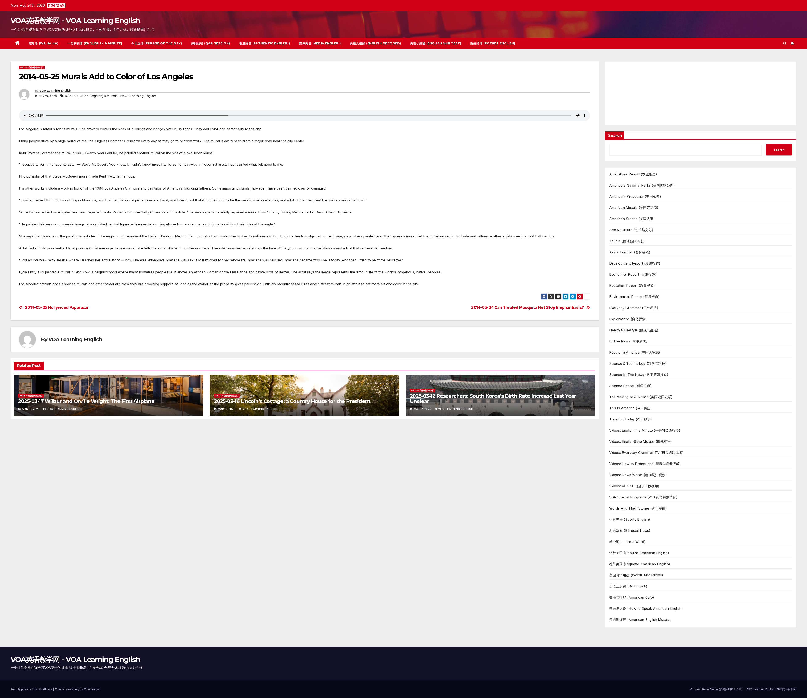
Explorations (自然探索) (628, 319)
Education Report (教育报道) (632, 285)
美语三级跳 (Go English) (628, 586)
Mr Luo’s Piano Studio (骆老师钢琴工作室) (716, 689)
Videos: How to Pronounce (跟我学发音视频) (645, 464)
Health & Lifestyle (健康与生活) (633, 330)
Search (615, 135)
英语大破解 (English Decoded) (375, 43)
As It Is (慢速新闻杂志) (31, 67)
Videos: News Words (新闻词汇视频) (638, 475)
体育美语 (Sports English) (629, 519)
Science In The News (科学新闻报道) (639, 375)
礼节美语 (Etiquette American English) (639, 564)
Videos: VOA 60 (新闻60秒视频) (634, 486)
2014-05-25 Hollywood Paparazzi (56, 307)
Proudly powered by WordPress (32, 689)
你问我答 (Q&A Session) (210, 43)
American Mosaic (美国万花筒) (633, 207)
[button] (784, 43)
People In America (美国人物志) (634, 352)
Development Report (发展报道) (635, 263)
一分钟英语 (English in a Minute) (95, 43)
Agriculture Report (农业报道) (633, 174)
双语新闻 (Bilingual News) (629, 530)
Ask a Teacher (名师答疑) (629, 252)
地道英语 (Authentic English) (264, 43)
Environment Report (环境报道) (634, 297)
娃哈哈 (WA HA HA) (43, 43)
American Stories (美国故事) (632, 219)
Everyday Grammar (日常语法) (633, 308)
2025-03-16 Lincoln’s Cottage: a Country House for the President (292, 401)
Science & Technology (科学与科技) (638, 363)
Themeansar (92, 689)
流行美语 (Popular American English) (639, 553)
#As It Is (71, 96)
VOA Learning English (55, 90)
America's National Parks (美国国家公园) (642, 185)
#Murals (110, 96)
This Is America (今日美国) (630, 408)
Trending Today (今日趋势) (630, 419)
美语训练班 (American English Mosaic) (640, 620)
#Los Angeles (91, 96)
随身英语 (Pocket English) (492, 43)
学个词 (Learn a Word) (627, 542)
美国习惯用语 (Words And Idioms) (636, 575)
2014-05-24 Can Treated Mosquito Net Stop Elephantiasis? (527, 307)
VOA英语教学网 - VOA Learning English (75, 20)
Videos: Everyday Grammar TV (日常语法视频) (646, 452)
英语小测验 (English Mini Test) (435, 43)
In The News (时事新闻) (628, 341)
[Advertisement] (700, 93)
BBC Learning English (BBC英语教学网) (771, 689)
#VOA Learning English (138, 96)
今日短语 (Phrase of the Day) (156, 43)
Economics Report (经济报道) (633, 274)
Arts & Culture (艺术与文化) (631, 230)
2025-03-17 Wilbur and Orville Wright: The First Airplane (86, 401)
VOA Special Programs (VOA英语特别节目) (643, 497)
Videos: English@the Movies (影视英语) (640, 441)
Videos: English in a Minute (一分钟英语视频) (644, 430)
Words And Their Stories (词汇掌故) (638, 508)
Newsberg (72, 689)
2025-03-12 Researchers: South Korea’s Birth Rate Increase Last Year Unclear (493, 398)
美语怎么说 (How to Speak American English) (646, 608)
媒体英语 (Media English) (320, 43)
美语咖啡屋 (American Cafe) (631, 597)
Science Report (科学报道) (630, 386)
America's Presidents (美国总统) (635, 196)
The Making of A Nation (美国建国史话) (641, 397)
